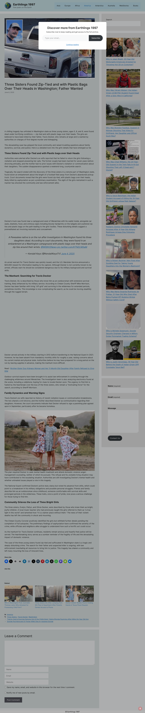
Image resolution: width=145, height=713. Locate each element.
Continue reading (72, 45)
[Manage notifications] (140, 708)
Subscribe (96, 38)
